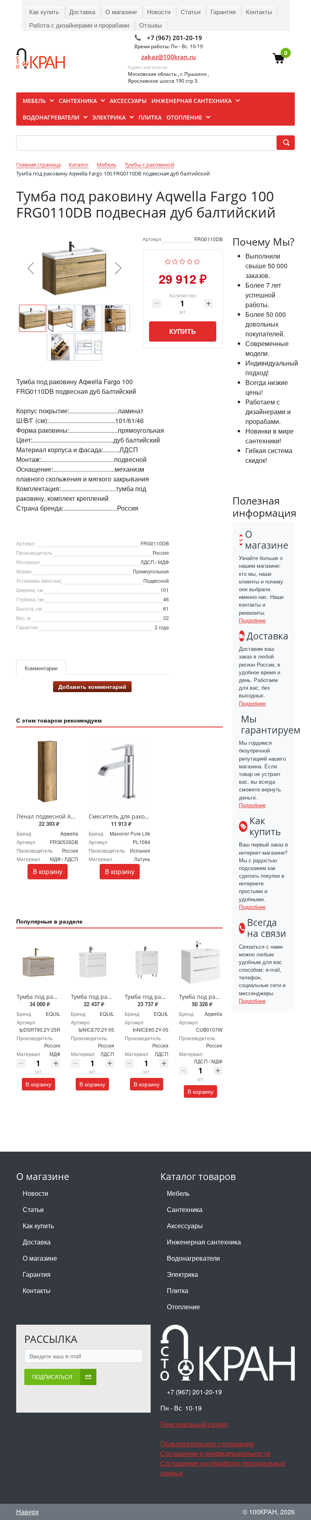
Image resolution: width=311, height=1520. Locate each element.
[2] (175, 260)
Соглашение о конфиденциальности (215, 1453)
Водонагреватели (193, 1258)
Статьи (33, 1209)
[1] (168, 260)
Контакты (37, 1290)
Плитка (177, 1290)
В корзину (47, 871)
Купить (182, 331)
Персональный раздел (194, 1424)
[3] (182, 260)
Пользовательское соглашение (207, 1443)
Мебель (178, 1193)
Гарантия (37, 1274)
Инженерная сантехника (204, 1241)
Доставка (37, 1241)
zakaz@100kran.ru (168, 57)
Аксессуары (185, 1225)
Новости (35, 1193)
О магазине (40, 1258)
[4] (190, 260)
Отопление (183, 1306)
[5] (197, 260)
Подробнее (252, 620)
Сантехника (184, 1209)
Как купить (38, 1225)
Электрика (182, 1274)
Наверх (27, 1511)
